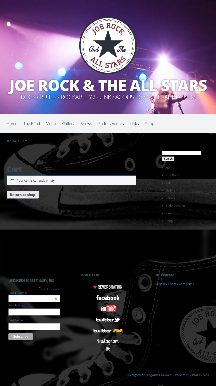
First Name (15, 305)
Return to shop (22, 194)
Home (12, 123)
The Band (32, 123)
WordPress (200, 375)
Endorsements (111, 123)
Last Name (15, 320)
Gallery (68, 123)
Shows (86, 123)
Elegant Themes (158, 375)
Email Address (32, 293)
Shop (149, 123)
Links (134, 123)
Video (51, 123)
